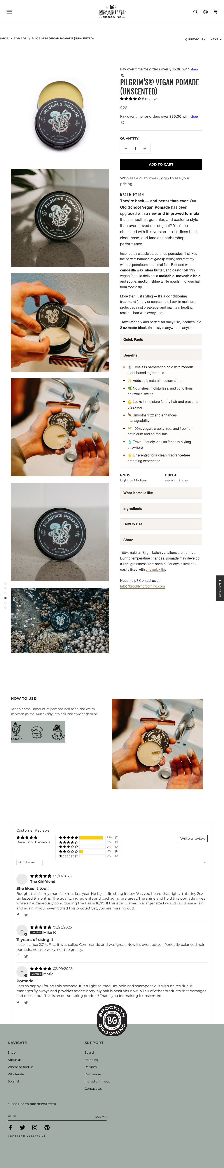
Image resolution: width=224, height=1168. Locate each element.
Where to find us (20, 1067)
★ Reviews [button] (220, 588)
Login (164, 178)
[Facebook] (10, 1129)
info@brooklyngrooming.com (142, 586)
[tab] (132, 195)
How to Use (132, 523)
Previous (195, 39)
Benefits (130, 355)
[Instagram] (34, 1129)
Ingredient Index (97, 1081)
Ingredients (132, 508)
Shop (12, 1052)
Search (90, 1052)
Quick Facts (133, 339)
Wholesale (16, 1074)
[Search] (195, 11)
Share (128, 539)
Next (214, 39)
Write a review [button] (192, 838)
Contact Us (93, 1089)
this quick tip (155, 569)
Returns (91, 1067)
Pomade (20, 38)
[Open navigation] (9, 11)
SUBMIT (101, 1116)
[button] (131, 99)
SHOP (4, 38)
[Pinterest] (47, 1129)
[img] (41, 876)
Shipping (91, 1060)
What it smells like (138, 492)
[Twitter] (22, 1129)
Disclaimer (93, 1074)
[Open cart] (215, 11)
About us (14, 1060)
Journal (13, 1081)
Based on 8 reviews (33, 842)
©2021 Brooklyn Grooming (27, 1136)
